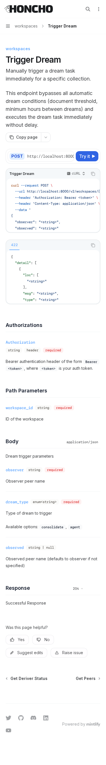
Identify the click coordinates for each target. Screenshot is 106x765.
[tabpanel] (53, 276)
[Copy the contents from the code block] (93, 173)
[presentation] (50, 156)
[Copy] (68, 156)
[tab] (14, 245)
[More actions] (98, 9)
